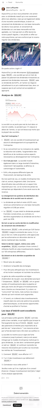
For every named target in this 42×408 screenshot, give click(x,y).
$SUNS (5, 232)
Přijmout (17, 405)
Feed (10, 2)
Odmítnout (7, 405)
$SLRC (9, 75)
